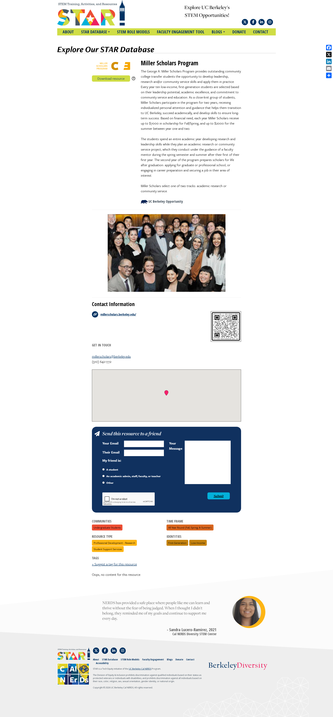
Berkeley (237, 665)
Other (109, 483)
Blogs (170, 659)
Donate (239, 32)
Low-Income (198, 543)
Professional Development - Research (114, 543)
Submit (219, 496)
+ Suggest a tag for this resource (114, 564)
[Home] (97, 13)
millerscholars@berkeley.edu (111, 356)
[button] (166, 392)
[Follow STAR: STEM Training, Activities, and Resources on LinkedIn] (261, 22)
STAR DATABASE (94, 32)
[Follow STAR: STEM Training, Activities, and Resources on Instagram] (270, 22)
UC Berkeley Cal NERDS (140, 668)
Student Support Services (108, 549)
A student (112, 469)
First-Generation (177, 543)
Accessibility (102, 663)
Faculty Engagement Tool (180, 32)
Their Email (110, 452)
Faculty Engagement (153, 659)
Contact (260, 32)
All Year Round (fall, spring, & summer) (190, 527)
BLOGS (217, 32)
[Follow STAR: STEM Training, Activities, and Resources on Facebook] (253, 22)
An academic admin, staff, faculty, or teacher (133, 476)
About (68, 32)
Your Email (110, 443)
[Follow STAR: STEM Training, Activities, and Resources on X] (245, 22)
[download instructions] (133, 78)
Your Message (175, 446)
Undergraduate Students (107, 527)
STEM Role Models (133, 32)
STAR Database (110, 659)
